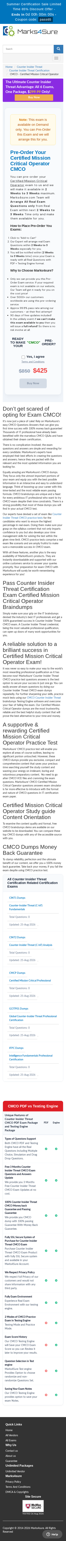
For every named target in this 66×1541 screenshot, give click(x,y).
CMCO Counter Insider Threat (44, 698)
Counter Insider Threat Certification (29, 70)
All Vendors (12, 1435)
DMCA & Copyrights (17, 1492)
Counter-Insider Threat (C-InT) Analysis (30, 945)
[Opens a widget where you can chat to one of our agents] (52, 1534)
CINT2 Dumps (17, 937)
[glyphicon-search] (58, 49)
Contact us (12, 1451)
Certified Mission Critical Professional (30, 980)
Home (9, 67)
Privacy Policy (13, 1482)
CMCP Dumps (17, 973)
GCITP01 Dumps (18, 1009)
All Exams (11, 1440)
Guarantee (11, 1461)
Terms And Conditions (18, 1487)
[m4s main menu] (5, 58)
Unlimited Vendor (15, 1471)
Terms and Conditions (33, 361)
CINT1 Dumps (17, 898)
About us (11, 1456)
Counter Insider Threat (29, 67)
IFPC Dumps (16, 1048)
